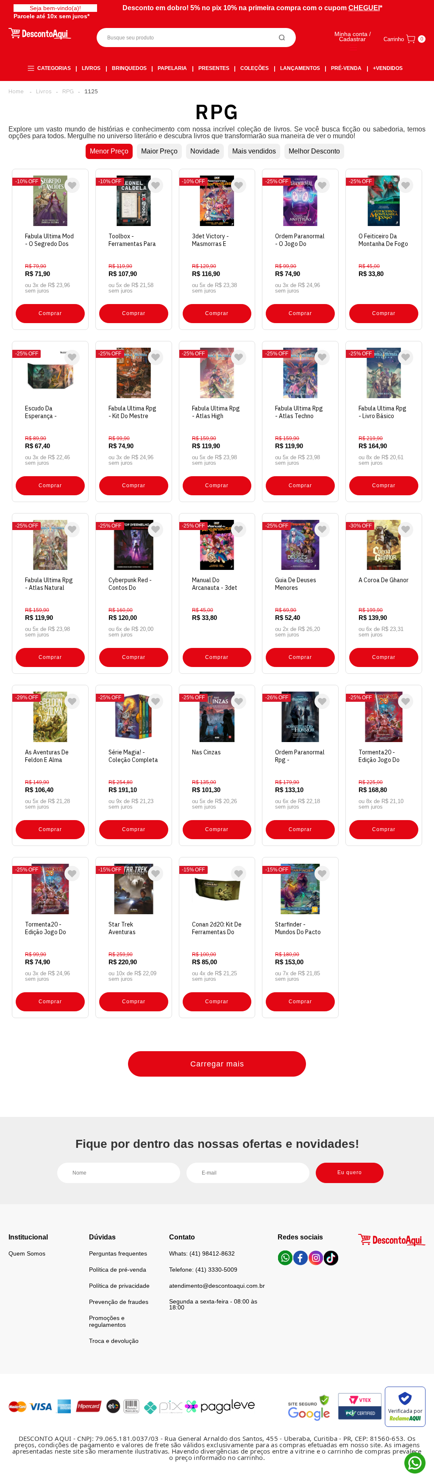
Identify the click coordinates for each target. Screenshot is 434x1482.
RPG (68, 91)
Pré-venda (346, 68)
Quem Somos (26, 1253)
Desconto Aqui (16, 91)
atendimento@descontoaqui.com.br (217, 1286)
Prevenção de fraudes (118, 1301)
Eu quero (349, 1172)
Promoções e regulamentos (107, 1321)
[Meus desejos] (72, 185)
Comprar (50, 313)
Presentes (213, 68)
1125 (91, 91)
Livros (91, 68)
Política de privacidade (119, 1285)
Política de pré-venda (117, 1269)
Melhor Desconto (314, 151)
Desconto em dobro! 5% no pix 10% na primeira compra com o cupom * (252, 7)
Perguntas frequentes (118, 1253)
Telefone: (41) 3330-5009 (203, 1270)
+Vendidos (388, 68)
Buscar (282, 37)
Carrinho (394, 39)
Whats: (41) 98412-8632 (202, 1253)
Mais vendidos (254, 151)
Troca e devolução (114, 1340)
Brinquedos (129, 68)
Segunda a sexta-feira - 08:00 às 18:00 (213, 1304)
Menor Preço (109, 151)
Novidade (205, 151)
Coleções (254, 68)
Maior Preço (159, 151)
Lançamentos (300, 68)
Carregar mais (217, 1064)
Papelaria (172, 68)
